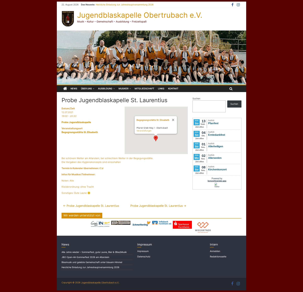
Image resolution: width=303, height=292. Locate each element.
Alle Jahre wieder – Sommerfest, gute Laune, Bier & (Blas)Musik (94, 252)
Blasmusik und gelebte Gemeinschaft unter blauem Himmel (92, 262)
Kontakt (173, 88)
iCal (101, 168)
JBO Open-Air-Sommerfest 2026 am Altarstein (85, 257)
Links (161, 88)
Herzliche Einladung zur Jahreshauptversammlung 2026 (125, 4)
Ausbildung (105, 88)
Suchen (196, 98)
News (74, 88)
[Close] (173, 120)
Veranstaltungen (144, 131)
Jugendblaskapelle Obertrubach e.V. (139, 15)
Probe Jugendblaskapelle (76, 122)
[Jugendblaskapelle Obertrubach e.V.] (151, 32)
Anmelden (215, 251)
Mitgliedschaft (144, 88)
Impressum (143, 251)
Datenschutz (143, 256)
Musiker (123, 88)
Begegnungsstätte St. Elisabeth (80, 132)
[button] (156, 138)
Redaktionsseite (218, 256)
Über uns (86, 88)
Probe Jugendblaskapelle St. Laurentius (91, 205)
